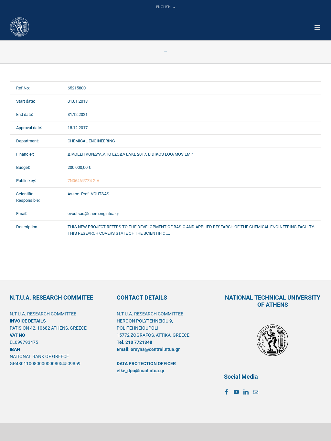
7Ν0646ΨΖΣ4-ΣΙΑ (83, 180)
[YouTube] (236, 392)
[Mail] (255, 392)
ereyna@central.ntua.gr (155, 349)
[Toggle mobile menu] (318, 27)
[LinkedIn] (246, 392)
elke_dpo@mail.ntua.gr (141, 370)
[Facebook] (226, 392)
